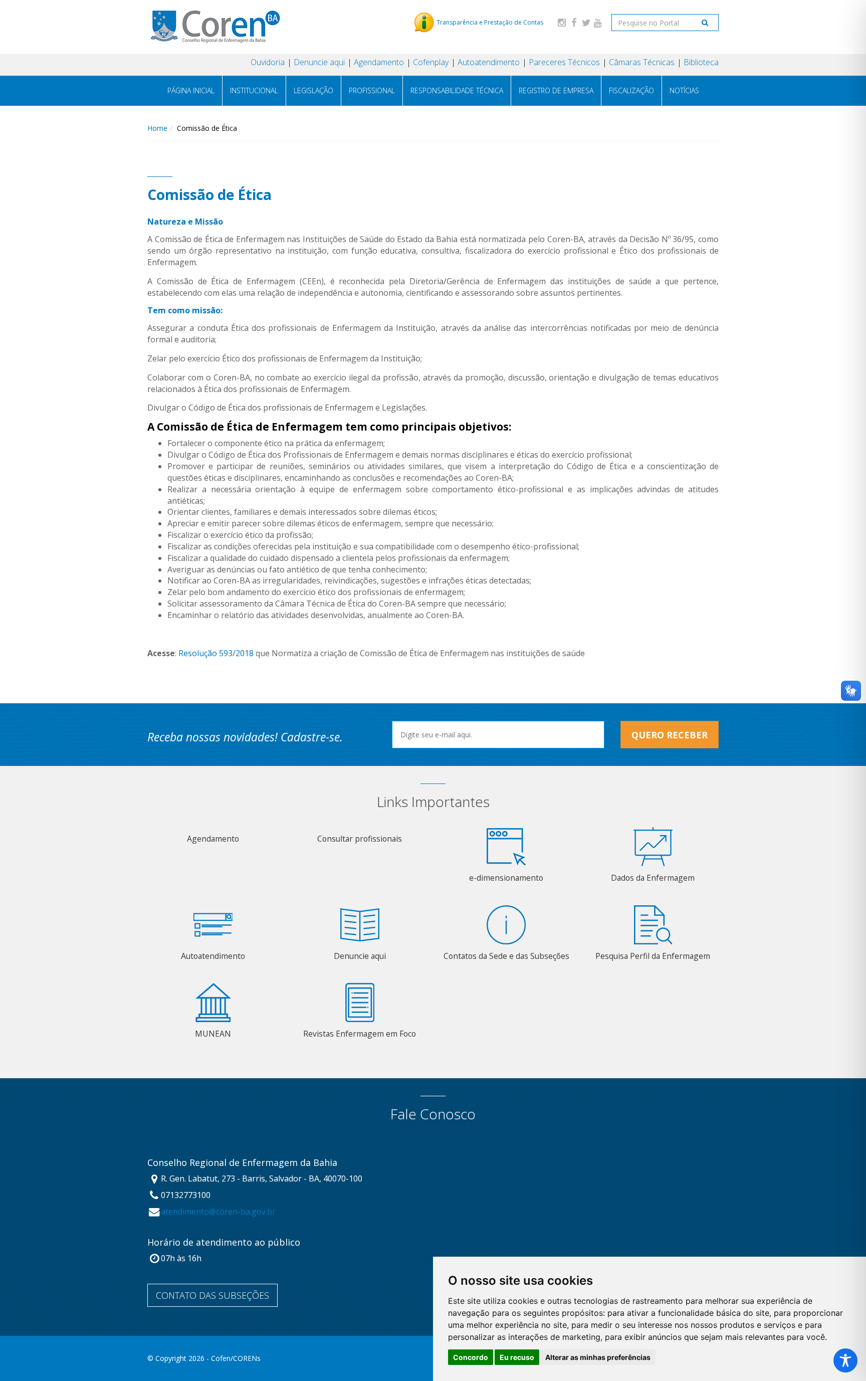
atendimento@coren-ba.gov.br (218, 1211)
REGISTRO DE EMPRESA (556, 90)
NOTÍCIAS (684, 90)
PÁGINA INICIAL (190, 90)
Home (157, 128)
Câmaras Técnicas (642, 62)
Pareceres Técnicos (564, 62)
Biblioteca (701, 62)
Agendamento (379, 62)
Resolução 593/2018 (216, 653)
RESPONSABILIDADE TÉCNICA (456, 90)
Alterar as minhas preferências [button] (598, 1357)
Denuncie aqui (319, 62)
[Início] (215, 27)
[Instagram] (562, 22)
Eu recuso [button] (517, 1357)
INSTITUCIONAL (254, 90)
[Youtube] (598, 22)
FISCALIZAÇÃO (631, 90)
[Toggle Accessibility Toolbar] (845, 1360)
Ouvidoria (268, 62)
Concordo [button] (470, 1357)
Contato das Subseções (212, 1295)
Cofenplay (431, 62)
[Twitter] (586, 22)
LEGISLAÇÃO (313, 90)
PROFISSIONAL (372, 90)
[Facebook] (574, 22)
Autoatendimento (489, 62)
